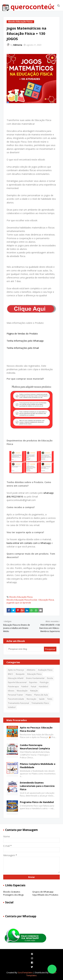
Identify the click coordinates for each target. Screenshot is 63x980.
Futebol (24, 686)
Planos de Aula (41, 694)
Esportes (33, 682)
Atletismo (31, 670)
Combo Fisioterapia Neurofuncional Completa (35, 747)
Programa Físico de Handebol (37, 802)
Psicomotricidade (16, 699)
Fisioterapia (13, 686)
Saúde (42, 699)
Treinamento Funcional (18, 703)
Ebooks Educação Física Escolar (22, 599)
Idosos (11, 690)
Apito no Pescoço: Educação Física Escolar (36, 729)
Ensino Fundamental (35, 678)
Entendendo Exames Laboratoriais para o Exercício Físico (37, 786)
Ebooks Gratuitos (11, 891)
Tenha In (11, 340)
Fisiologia (44, 682)
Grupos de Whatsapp (42, 891)
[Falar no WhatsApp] (52, 969)
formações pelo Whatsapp (30, 340)
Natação (34, 690)
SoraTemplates (25, 972)
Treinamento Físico (40, 703)
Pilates (29, 694)
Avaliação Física (45, 670)
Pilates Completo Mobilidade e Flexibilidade (37, 765)
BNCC (10, 674)
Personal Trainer (15, 694)
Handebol (43, 686)
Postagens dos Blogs (13, 894)
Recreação (31, 699)
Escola (50, 678)
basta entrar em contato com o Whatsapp (29, 543)
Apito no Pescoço (16, 670)
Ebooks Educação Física (20, 596)
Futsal (33, 686)
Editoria (17, 44)
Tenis (49, 699)
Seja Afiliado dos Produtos (45, 894)
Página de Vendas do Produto (22, 333)
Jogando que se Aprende (19, 602)
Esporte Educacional (17, 682)
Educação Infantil (15, 678)
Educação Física (46, 599)
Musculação (22, 690)
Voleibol (12, 707)
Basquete (20, 674)
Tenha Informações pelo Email (23, 347)
